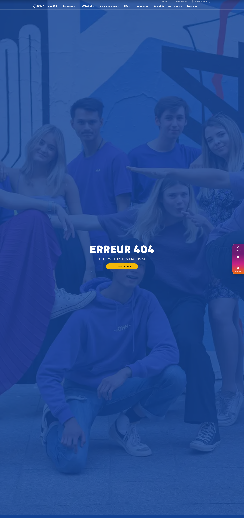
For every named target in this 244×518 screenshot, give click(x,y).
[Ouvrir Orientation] (149, 6)
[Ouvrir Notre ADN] (58, 6)
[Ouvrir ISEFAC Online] (95, 6)
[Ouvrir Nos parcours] (76, 6)
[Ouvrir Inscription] (198, 6)
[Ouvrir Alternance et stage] (119, 6)
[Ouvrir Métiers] (132, 6)
